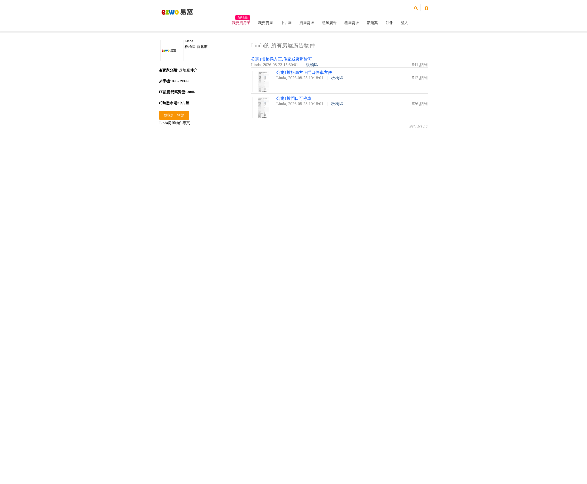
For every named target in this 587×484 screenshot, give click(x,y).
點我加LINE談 (174, 115)
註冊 (389, 23)
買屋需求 (306, 23)
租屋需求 (351, 23)
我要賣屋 (265, 23)
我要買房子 (241, 21)
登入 (404, 23)
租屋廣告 (329, 23)
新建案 (372, 23)
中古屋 (286, 23)
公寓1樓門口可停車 (293, 98)
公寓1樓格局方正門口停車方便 (304, 72)
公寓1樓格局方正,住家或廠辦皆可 (281, 59)
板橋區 (312, 64)
